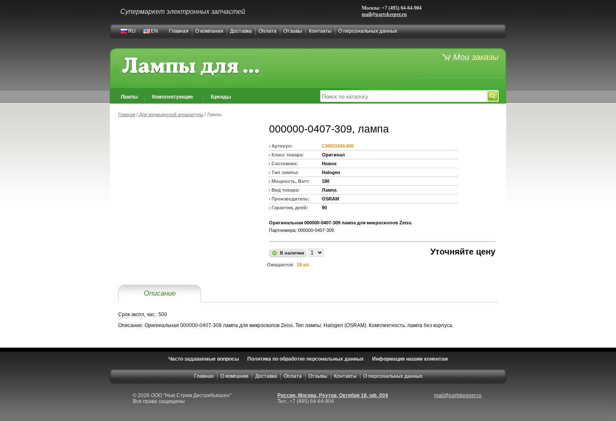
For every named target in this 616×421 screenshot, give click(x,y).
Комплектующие (172, 97)
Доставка (241, 31)
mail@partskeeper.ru (384, 14)
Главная (179, 31)
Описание (160, 293)
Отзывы (292, 31)
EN (154, 31)
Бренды (221, 97)
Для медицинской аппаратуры (170, 114)
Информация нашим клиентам (410, 359)
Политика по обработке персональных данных (305, 359)
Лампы (129, 97)
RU (132, 31)
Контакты (320, 31)
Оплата (268, 31)
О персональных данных (367, 31)
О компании (209, 31)
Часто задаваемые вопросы (203, 359)
